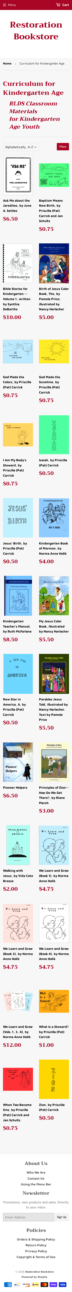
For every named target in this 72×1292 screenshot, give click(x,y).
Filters (62, 146)
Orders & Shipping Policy (36, 1239)
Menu (12, 5)
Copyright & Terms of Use (36, 1257)
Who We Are (36, 1172)
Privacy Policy (36, 1251)
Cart (65, 5)
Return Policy (36, 1245)
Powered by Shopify (34, 1276)
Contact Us (36, 1178)
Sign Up (61, 1217)
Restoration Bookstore (36, 31)
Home (7, 63)
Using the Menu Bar (36, 1184)
